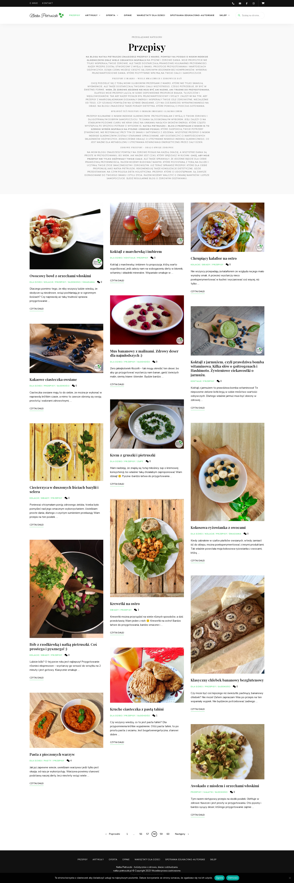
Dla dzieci (36, 282)
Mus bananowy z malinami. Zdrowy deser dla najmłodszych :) (144, 353)
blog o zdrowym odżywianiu (168, 178)
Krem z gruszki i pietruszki (132, 455)
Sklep (223, 15)
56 (140, 834)
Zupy (140, 461)
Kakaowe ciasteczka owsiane (53, 379)
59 (161, 834)
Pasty (48, 760)
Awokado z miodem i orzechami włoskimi (225, 785)
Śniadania (89, 282)
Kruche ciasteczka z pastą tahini (137, 709)
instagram (253, 3)
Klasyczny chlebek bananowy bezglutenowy (227, 680)
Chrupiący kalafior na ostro (214, 258)
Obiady (45, 498)
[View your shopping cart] (263, 3)
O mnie (34, 3)
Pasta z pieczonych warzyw (52, 754)
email (239, 3)
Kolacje (48, 282)
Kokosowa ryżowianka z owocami (218, 527)
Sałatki (208, 792)
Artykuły (91, 15)
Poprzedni (114, 834)
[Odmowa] (289, 878)
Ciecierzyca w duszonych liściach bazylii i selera (64, 489)
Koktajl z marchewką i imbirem (136, 251)
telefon (233, 3)
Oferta (110, 15)
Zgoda (219, 877)
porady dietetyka (144, 106)
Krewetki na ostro (125, 603)
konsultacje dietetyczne (177, 168)
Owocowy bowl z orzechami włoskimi (60, 275)
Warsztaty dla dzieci (151, 15)
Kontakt (47, 3)
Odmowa (233, 877)
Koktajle (129, 258)
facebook (246, 3)
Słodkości (74, 282)
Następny (180, 834)
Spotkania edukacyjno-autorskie (192, 15)
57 (147, 834)
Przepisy (74, 15)
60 (168, 834)
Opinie (128, 15)
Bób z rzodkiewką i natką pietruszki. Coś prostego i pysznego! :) (63, 646)
